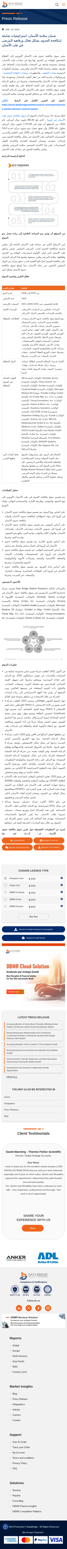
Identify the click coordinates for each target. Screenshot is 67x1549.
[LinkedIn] (19, 1308)
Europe (16, 1350)
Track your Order (21, 1447)
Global (15, 1345)
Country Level (19, 1372)
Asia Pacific (18, 1361)
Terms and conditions (23, 1458)
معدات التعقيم (49, 72)
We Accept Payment (33, 1532)
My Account (18, 1452)
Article (7, 1097)
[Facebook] (38, 1308)
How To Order (19, 1442)
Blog (6, 1116)
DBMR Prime (15, 899)
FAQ (14, 1468)
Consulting (17, 1500)
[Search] (58, 4)
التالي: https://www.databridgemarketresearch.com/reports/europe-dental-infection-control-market (33, 104)
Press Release (20, 1399)
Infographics (9, 1103)
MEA (15, 1366)
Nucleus (16, 1490)
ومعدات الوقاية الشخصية (15, 72)
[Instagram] (48, 1308)
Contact (16, 1420)
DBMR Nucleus (16, 906)
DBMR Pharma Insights (24, 1506)
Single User (15, 885)
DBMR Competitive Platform (26, 1511)
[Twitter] (29, 1308)
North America (19, 1356)
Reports (16, 1495)
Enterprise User (17, 878)
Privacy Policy (19, 1463)
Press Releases (11, 1110)
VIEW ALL (12, 1077)
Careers (16, 1415)
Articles (16, 1409)
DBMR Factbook (17, 892)
